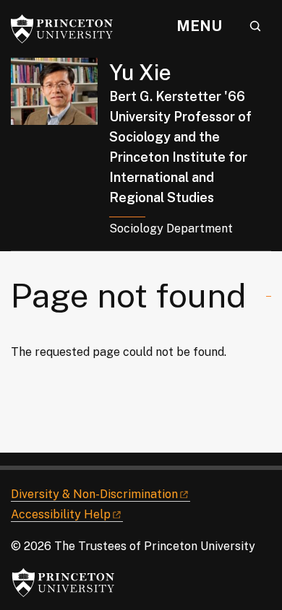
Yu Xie (140, 72)
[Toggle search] (255, 25)
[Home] (60, 154)
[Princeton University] (69, 28)
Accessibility (61, 514)
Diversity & (94, 494)
